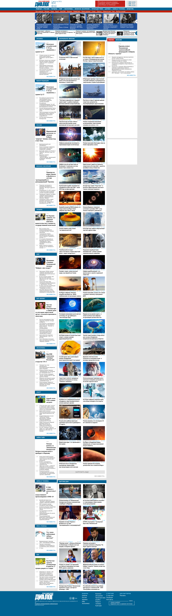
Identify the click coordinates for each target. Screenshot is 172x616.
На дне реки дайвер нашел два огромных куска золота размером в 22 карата (69, 422)
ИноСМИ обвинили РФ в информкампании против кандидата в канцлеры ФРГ (47, 291)
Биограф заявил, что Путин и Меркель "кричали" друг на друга (47, 152)
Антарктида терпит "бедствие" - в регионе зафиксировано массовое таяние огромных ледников (93, 187)
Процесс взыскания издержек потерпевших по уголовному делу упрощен (47, 545)
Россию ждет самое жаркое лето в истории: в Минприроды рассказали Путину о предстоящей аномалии (93, 59)
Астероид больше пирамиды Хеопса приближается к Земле (47, 508)
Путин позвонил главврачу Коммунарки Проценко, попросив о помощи (47, 148)
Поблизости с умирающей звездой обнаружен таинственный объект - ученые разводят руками (69, 401)
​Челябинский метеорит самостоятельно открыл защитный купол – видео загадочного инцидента (69, 252)
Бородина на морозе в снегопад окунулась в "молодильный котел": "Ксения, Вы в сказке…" (45, 331)
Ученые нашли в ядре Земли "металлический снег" (67, 229)
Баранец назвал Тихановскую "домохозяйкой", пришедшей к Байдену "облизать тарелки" (47, 157)
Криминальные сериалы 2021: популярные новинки (47, 542)
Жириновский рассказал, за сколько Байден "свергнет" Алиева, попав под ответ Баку (94, 566)
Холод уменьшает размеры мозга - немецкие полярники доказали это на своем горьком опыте (93, 379)
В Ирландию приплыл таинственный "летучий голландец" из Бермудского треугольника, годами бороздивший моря (94, 81)
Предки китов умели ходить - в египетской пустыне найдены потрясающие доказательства (92, 315)
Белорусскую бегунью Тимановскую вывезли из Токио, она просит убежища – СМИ (69, 587)
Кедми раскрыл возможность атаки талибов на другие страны (122, 60)
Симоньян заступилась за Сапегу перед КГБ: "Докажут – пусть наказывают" (123, 72)
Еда (113, 11)
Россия (46, 9)
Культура (130, 9)
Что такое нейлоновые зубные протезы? (50, 535)
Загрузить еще (82, 472)
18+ (55, 6)
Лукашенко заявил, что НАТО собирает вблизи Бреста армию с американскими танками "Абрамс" (47, 196)
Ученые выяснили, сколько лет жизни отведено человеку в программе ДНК (94, 294)
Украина (54, 9)
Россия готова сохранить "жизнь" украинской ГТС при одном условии (47, 375)
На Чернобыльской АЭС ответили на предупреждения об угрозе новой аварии (47, 512)
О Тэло (41, 548)
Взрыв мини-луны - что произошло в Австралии (69, 443)
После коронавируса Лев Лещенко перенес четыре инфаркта (46, 321)
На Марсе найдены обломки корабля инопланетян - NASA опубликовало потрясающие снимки (70, 294)
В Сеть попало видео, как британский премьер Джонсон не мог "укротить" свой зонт (46, 278)
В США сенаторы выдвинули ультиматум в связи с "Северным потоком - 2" (47, 287)
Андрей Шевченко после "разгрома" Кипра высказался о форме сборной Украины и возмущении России (46, 418)
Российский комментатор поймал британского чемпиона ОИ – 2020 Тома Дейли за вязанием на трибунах (93, 588)
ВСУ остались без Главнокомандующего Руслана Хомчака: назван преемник (46, 230)
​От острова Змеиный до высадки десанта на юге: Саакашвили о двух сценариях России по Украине (46, 241)
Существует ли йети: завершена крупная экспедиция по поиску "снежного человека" (68, 379)
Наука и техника (119, 9)
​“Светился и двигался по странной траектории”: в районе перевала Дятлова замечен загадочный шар (69, 101)
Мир (60, 9)
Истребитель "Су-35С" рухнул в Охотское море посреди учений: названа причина (47, 191)
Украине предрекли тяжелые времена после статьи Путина (122, 57)
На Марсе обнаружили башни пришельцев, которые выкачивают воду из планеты (93, 443)
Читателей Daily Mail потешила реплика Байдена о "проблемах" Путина (47, 283)
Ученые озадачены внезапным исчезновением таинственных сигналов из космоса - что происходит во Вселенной (92, 124)
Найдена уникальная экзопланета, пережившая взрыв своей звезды (69, 144)
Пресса (99, 11)
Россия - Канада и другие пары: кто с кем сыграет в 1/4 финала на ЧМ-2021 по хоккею (47, 429)
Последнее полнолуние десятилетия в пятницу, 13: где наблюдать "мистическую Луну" (70, 315)
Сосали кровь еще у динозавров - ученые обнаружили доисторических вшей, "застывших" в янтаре (69, 359)
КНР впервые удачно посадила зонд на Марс (46, 504)
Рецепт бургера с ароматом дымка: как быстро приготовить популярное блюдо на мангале (47, 582)
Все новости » (51, 76)
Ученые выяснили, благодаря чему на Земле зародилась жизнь (94, 144)
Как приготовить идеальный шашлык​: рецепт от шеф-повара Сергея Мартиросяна (47, 578)
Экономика (68, 9)
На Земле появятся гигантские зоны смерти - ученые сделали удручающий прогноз (70, 337)
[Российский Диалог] (42, 6)
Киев (52, 11)
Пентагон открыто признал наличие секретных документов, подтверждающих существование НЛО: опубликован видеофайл (93, 102)
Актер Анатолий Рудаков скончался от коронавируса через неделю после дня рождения (47, 458)
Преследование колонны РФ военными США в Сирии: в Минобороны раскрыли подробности (47, 114)
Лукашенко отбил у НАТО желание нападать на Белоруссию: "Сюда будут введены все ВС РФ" (46, 201)
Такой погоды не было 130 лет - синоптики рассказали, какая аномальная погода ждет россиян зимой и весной (69, 124)
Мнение (69, 11)
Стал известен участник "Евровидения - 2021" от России (46, 336)
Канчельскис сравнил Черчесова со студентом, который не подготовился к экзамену (123, 64)
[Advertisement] (122, 108)
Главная (39, 9)
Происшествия (97, 9)
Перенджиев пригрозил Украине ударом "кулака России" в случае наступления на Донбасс (46, 67)
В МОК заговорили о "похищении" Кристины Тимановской (45, 463)
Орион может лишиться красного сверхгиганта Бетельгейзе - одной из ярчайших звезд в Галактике (94, 166)
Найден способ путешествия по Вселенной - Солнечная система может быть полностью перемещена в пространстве (68, 167)
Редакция (109, 597)
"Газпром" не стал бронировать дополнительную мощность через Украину (47, 366)
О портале (109, 595)
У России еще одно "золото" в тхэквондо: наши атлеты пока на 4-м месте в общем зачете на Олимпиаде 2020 (47, 407)
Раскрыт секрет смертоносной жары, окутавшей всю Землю (68, 272)
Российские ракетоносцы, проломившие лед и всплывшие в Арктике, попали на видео (46, 99)
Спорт (93, 11)
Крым (57, 11)
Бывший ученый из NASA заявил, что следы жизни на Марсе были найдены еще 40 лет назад (70, 208)
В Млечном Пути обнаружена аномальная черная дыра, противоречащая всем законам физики (68, 466)
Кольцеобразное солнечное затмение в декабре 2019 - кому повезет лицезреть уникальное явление (92, 209)
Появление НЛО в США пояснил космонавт (68, 58)
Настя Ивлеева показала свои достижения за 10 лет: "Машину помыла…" (47, 340)
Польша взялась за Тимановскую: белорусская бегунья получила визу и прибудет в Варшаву (69, 502)
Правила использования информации (46, 604)
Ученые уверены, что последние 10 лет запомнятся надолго (93, 421)
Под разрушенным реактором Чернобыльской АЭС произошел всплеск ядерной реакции (47, 517)
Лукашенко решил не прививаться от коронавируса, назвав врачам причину (45, 72)
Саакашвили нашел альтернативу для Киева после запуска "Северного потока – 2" (46, 235)
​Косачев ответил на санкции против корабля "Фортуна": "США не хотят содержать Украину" (47, 62)
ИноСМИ (62, 11)
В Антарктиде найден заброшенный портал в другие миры (93, 229)
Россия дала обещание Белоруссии (46, 118)
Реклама (123, 595)
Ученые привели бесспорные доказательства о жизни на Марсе (93, 464)
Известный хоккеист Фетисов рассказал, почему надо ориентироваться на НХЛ (47, 412)
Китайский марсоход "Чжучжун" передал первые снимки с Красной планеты (47, 501)
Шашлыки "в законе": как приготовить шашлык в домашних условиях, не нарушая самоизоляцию (46, 573)
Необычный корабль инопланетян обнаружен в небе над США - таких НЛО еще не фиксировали (69, 187)
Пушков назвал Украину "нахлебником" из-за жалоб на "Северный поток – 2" (47, 371)
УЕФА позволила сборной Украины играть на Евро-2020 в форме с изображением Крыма (46, 424)
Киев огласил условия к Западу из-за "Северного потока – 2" (46, 246)
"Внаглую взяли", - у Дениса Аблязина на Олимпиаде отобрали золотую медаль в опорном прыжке (47, 467)
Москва (47, 11)
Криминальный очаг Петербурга (45, 145)
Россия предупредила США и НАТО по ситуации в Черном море (47, 109)
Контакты (109, 599)
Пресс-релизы (86, 11)
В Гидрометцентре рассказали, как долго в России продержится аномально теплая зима (69, 80)
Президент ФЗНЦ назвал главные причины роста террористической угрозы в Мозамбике (47, 273)
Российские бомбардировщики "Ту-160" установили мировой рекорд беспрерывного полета (47, 105)
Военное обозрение (82, 9)
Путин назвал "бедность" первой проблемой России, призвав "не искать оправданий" (47, 384)
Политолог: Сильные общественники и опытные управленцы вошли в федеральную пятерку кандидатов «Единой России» (122, 68)
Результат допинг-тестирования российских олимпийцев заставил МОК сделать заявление (47, 472)
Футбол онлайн (120, 11)
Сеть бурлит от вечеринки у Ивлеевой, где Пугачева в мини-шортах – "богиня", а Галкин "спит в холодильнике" (47, 326)
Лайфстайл (69, 56)
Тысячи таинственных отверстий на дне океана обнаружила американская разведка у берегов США (93, 338)
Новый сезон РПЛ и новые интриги (50, 400)
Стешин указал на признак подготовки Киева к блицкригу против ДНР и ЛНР (46, 57)
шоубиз (108, 9)
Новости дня (107, 11)
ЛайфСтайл (76, 11)
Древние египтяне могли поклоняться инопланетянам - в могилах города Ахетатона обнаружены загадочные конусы (93, 359)
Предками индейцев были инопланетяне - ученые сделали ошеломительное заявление (92, 251)
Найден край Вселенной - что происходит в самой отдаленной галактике (93, 272)
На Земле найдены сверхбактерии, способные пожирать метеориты (93, 400)
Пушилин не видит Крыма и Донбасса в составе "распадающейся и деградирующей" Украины (70, 524)
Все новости (39, 11)
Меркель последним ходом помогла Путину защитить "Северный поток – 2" (47, 379)
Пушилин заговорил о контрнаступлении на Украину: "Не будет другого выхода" (47, 187)
